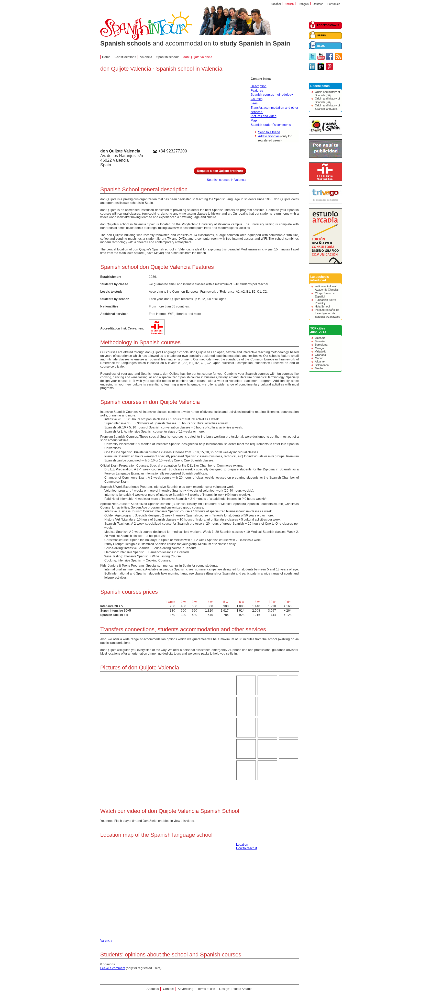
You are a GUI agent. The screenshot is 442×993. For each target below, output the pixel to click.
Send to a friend (269, 132)
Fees (254, 103)
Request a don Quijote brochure (220, 171)
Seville (319, 368)
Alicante (320, 361)
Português (333, 3)
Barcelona (321, 344)
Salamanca (322, 365)
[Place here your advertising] (325, 157)
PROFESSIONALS (328, 25)
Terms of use (206, 989)
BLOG (321, 45)
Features (257, 90)
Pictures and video (264, 116)
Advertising (185, 989)
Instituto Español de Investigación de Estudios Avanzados (327, 313)
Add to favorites (269, 136)
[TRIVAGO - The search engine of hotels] (325, 203)
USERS (321, 35)
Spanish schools (167, 57)
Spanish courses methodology (272, 94)
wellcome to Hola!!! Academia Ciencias (327, 288)
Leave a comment (112, 968)
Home (106, 57)
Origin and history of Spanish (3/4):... (327, 93)
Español (276, 3)
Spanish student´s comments (271, 125)
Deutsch (318, 3)
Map (254, 120)
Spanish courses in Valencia (226, 180)
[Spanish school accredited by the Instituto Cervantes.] (157, 333)
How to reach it (246, 848)
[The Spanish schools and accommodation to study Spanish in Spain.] (146, 39)
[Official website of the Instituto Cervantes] (325, 180)
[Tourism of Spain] (325, 134)
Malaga (319, 348)
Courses (256, 99)
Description (259, 86)
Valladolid (320, 351)
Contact (168, 989)
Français (303, 3)
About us (153, 989)
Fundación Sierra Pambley (325, 301)
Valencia (320, 337)
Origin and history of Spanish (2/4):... (327, 100)
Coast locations (125, 57)
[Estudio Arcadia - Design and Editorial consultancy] (325, 262)
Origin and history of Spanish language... (327, 107)
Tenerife (320, 341)
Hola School (322, 306)
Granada (320, 354)
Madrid (319, 358)
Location (242, 844)
